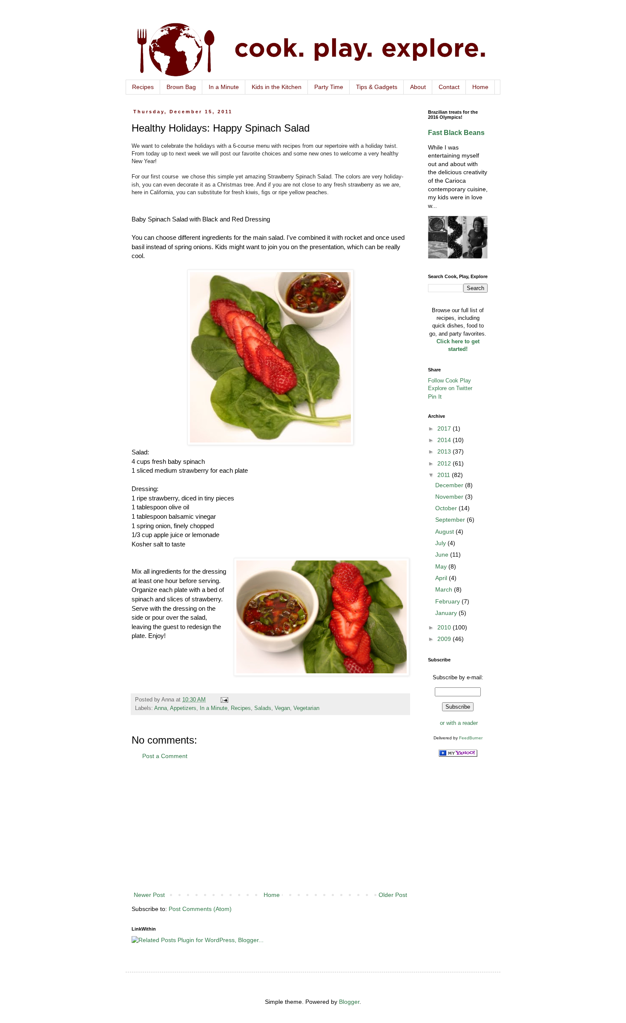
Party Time (328, 86)
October (447, 508)
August (445, 531)
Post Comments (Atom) (200, 908)
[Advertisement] (270, 826)
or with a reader (459, 723)
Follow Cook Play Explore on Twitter (450, 384)
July (441, 543)
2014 (445, 440)
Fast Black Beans (456, 132)
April (442, 578)
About (418, 86)
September (451, 519)
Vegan (282, 708)
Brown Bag (181, 86)
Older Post (393, 894)
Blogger (349, 1001)
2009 (445, 638)
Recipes (143, 86)
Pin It (435, 396)
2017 (445, 428)
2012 (445, 463)
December (450, 485)
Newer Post (149, 894)
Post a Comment (164, 756)
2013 (445, 451)
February (448, 601)
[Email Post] (224, 700)
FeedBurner (470, 738)
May (441, 566)
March (444, 589)
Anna (160, 708)
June (442, 554)
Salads (262, 708)
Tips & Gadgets (376, 86)
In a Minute (224, 86)
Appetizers (183, 708)
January (447, 612)
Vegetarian (306, 708)
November (450, 496)
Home (480, 86)
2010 (445, 627)
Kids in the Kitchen (277, 86)
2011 (444, 474)
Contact (449, 86)
